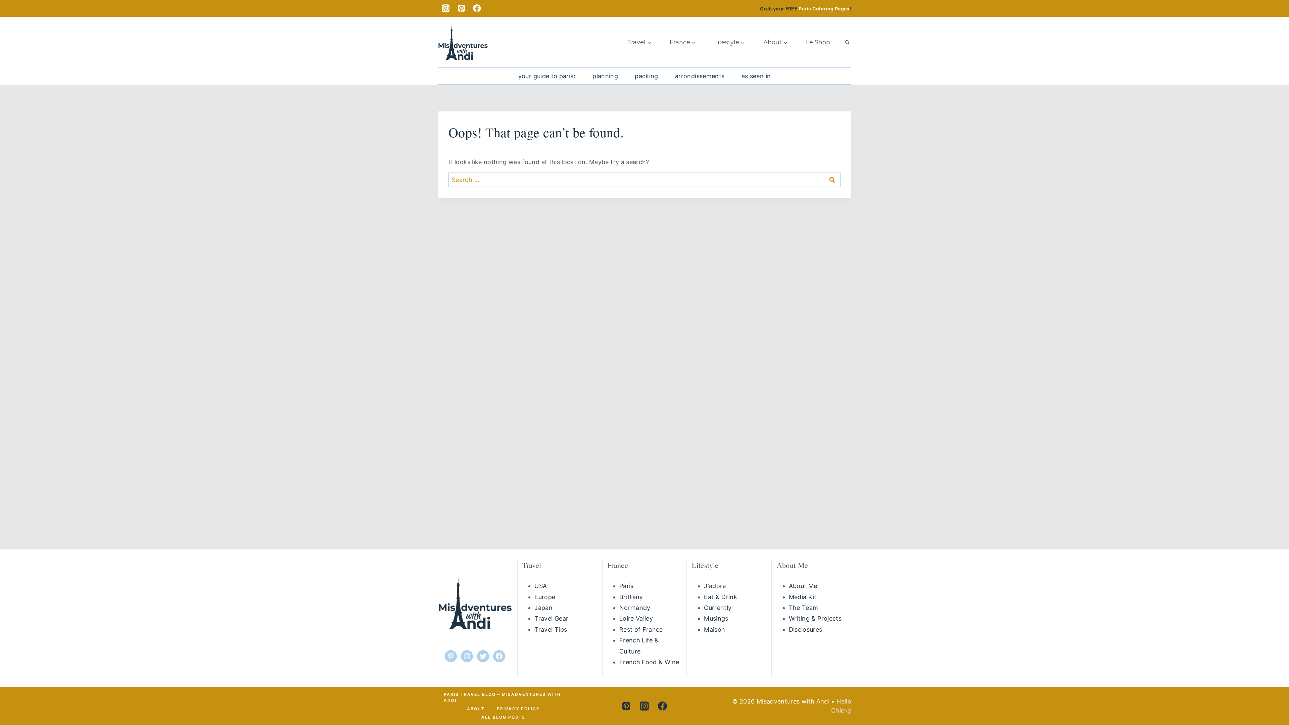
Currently (717, 607)
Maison (714, 629)
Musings (716, 618)
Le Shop (818, 42)
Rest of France (641, 629)
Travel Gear (551, 618)
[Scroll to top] (1268, 694)
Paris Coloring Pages (824, 8)
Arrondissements (699, 76)
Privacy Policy (518, 708)
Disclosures (805, 629)
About (476, 708)
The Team (803, 607)
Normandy (635, 607)
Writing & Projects (815, 618)
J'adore (715, 585)
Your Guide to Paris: (546, 76)
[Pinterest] (461, 8)
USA (540, 585)
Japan (543, 607)
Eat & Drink (720, 596)
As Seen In (756, 76)
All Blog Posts (503, 717)
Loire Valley (636, 618)
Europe (544, 596)
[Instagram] (445, 8)
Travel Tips (550, 629)
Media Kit (803, 596)
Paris (626, 585)
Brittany (631, 596)
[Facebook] (477, 8)
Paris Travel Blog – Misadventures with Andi (502, 697)
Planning (605, 76)
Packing (646, 76)
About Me (803, 585)
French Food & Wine (649, 662)
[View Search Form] (847, 42)
